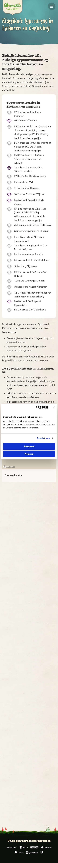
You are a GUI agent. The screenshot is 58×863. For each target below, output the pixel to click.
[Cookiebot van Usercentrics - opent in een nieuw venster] (36, 407)
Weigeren (29, 454)
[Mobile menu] (51, 6)
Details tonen (43, 438)
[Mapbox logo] (9, 466)
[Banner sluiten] (54, 407)
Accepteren (29, 446)
